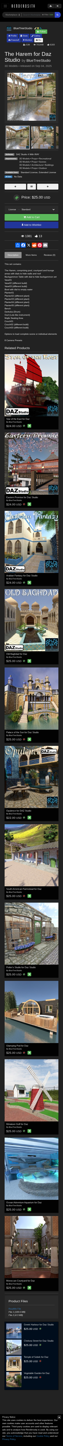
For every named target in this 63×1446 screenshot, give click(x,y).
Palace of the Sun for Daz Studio (22, 732)
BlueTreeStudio (38, 60)
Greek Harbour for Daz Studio (39, 1324)
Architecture (37, 165)
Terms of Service (14, 1436)
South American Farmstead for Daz (24, 889)
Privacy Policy (8, 1439)
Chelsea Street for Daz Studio (39, 1340)
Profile (13, 36)
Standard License (29, 172)
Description (13, 255)
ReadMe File (15, 1309)
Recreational (45, 158)
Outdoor (43, 168)
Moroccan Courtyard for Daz (20, 1280)
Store (25, 36)
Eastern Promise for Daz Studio (22, 497)
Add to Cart (33, 217)
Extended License (47, 172)
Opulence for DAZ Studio (18, 810)
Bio (39, 40)
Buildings (49, 165)
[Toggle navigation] (5, 6)
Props (34, 158)
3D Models (24, 158)
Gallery (36, 36)
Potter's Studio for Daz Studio (21, 967)
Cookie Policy (43, 1436)
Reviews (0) (49, 255)
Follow (42, 31)
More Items (31, 255)
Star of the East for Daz (18, 419)
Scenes (42, 162)
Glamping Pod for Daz (17, 1045)
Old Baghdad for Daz (16, 654)
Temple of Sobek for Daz (36, 1357)
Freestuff (15, 40)
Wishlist (28, 40)
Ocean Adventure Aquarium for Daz (24, 1202)
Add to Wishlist (32, 224)
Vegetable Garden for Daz (37, 1373)
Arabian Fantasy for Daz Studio (21, 575)
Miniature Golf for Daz (17, 1124)
